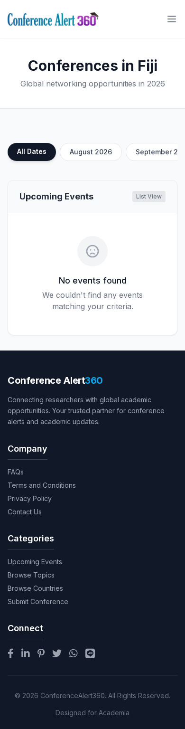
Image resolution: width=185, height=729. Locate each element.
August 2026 (91, 152)
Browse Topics (31, 575)
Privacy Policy (30, 498)
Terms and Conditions (42, 485)
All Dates (31, 151)
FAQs (16, 472)
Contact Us (25, 512)
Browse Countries (35, 588)
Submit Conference (38, 601)
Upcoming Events (35, 562)
